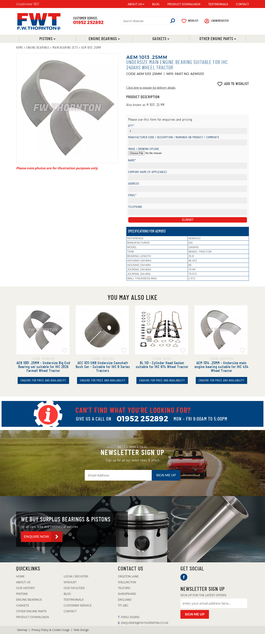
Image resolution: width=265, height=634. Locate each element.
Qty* (131, 125)
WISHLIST (193, 20)
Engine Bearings (102, 39)
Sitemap (22, 630)
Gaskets (159, 39)
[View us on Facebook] (184, 577)
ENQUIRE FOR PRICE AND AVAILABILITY (43, 380)
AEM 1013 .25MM (91, 47)
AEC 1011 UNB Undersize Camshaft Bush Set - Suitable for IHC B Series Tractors (103, 367)
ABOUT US (135, 4)
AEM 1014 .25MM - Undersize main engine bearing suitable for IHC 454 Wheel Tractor (222, 367)
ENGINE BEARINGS (37, 47)
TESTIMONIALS (218, 4)
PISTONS (22, 594)
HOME (19, 47)
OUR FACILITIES (74, 588)
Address (133, 183)
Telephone (135, 207)
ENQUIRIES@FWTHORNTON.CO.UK (144, 623)
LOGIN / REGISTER (76, 576)
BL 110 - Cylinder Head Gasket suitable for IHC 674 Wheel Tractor (162, 365)
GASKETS (22, 605)
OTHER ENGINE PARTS (31, 611)
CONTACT (242, 4)
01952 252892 (88, 22)
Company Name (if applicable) (147, 172)
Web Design (81, 630)
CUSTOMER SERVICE (78, 605)
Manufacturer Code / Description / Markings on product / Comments (173, 137)
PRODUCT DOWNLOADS (183, 4)
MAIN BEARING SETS (65, 47)
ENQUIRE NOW (36, 537)
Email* (132, 195)
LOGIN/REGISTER (220, 20)
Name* (132, 160)
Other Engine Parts (216, 39)
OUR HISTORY (25, 588)
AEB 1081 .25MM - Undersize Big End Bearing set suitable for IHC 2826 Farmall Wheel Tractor (43, 367)
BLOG (156, 4)
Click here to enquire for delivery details (150, 87)
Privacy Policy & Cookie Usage (50, 630)
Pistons (46, 39)
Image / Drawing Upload (143, 149)
